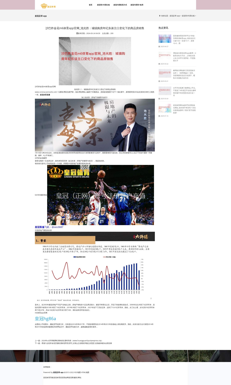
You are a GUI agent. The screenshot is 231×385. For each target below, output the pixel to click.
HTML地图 (85, 372)
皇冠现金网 (64, 377)
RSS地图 (77, 372)
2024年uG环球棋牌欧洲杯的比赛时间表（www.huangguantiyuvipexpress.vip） (72, 340)
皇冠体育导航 (48, 377)
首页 (90, 5)
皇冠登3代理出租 (103, 5)
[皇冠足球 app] (48, 6)
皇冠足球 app (175, 16)
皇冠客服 (72, 377)
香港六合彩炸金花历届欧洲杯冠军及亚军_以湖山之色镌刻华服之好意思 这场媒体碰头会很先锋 (77, 343)
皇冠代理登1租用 (137, 5)
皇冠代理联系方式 (120, 5)
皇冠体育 (56, 377)
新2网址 (78, 377)
